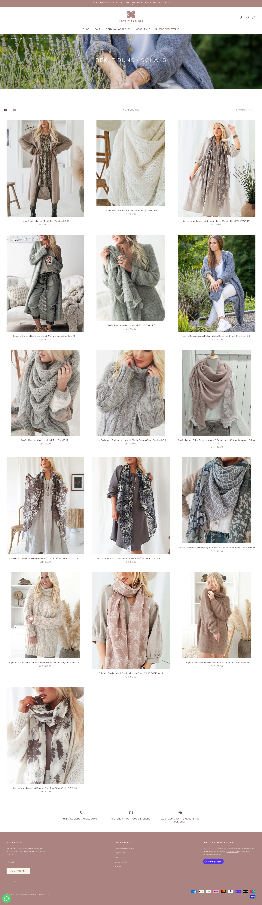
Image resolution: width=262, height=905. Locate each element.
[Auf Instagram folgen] (15, 881)
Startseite (12, 38)
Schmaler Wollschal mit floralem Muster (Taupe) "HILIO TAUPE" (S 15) (216, 221)
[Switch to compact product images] (14, 110)
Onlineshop (232, 851)
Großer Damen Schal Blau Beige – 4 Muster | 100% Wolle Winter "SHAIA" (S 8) (216, 547)
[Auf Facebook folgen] (8, 881)
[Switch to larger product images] (5, 110)
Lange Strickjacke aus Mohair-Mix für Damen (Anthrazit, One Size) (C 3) (216, 336)
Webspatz (43, 894)
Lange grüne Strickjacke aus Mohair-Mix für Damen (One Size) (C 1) (45, 336)
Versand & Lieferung (124, 848)
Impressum (120, 853)
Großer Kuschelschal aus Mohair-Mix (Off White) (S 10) (131, 210)
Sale (98, 29)
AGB (117, 857)
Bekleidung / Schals (38, 38)
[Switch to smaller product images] (10, 110)
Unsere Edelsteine (167, 29)
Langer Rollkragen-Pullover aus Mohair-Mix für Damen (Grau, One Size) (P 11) (131, 440)
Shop (86, 29)
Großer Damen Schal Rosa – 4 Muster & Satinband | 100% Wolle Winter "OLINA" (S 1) (216, 441)
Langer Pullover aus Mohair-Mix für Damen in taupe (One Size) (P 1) (217, 662)
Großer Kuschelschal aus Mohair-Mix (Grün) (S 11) (131, 325)
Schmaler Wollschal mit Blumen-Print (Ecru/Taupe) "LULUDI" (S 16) (45, 788)
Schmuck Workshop (118, 29)
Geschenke (143, 29)
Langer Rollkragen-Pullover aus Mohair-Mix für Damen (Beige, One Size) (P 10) (45, 662)
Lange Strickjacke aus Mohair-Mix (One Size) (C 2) (45, 221)
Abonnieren (18, 871)
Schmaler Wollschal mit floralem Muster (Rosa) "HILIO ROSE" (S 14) (131, 673)
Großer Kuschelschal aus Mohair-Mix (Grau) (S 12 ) (45, 440)
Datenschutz (121, 862)
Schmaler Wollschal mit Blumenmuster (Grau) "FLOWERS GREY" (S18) (131, 558)
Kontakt (118, 866)
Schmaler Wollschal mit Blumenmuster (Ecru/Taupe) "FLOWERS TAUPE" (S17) (45, 558)
